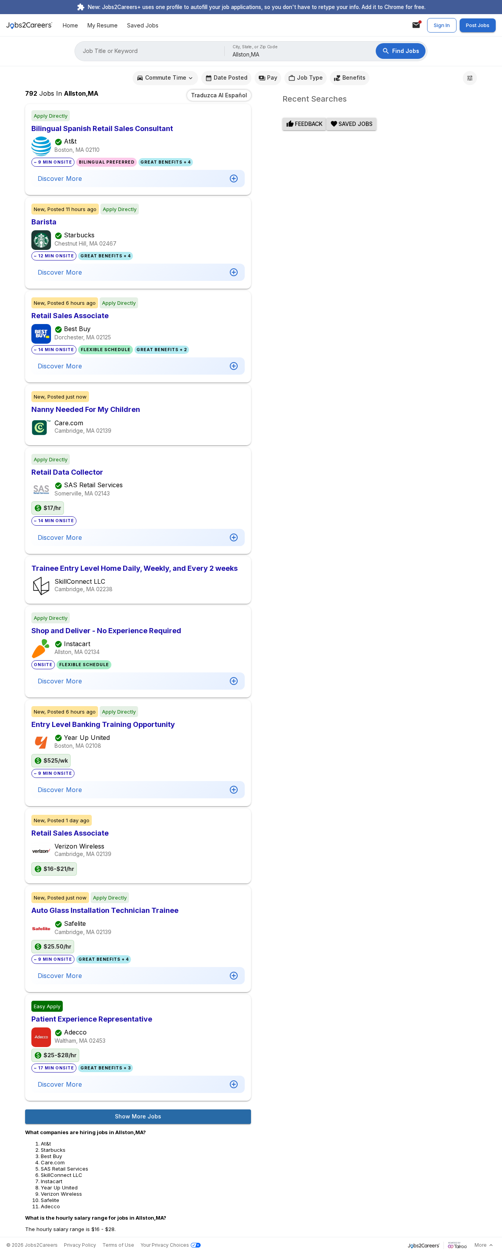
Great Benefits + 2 (161, 349)
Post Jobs (477, 25)
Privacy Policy (80, 1245)
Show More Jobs (138, 1116)
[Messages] (416, 25)
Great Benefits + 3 (105, 1068)
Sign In (442, 25)
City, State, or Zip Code (255, 46)
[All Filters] (470, 78)
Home (70, 25)
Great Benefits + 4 (165, 162)
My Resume (102, 25)
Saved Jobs (142, 25)
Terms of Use (118, 1245)
